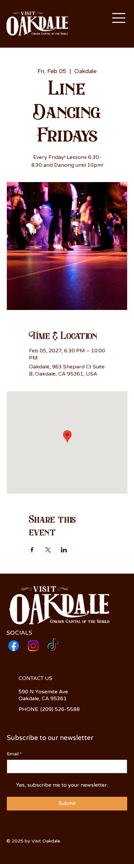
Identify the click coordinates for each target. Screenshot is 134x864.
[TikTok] (53, 646)
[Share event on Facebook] (32, 549)
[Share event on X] (48, 549)
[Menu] (119, 17)
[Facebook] (14, 646)
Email (14, 754)
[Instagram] (33, 646)
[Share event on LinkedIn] (64, 549)
